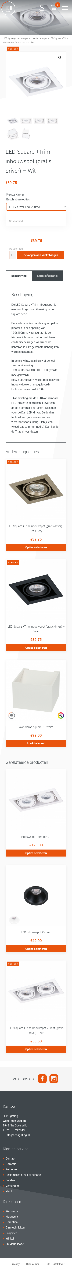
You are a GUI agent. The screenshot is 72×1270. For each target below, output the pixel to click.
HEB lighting (9, 38)
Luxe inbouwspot (39, 38)
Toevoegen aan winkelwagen (40, 255)
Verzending (13, 1186)
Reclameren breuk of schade (23, 1175)
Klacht (9, 1191)
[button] (60, 57)
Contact (10, 1158)
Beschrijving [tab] (19, 276)
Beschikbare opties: (18, 199)
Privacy (15, 1264)
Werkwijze (12, 1211)
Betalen (10, 1180)
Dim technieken (15, 1227)
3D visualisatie (15, 1244)
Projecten (11, 1233)
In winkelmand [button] (36, 743)
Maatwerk (12, 1217)
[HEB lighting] (8, 8)
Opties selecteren (36, 547)
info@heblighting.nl (18, 1135)
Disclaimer (32, 1264)
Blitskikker (58, 1264)
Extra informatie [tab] (47, 276)
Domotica (12, 1222)
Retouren (11, 1169)
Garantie (11, 1164)
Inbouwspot (22, 38)
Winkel (10, 1238)
